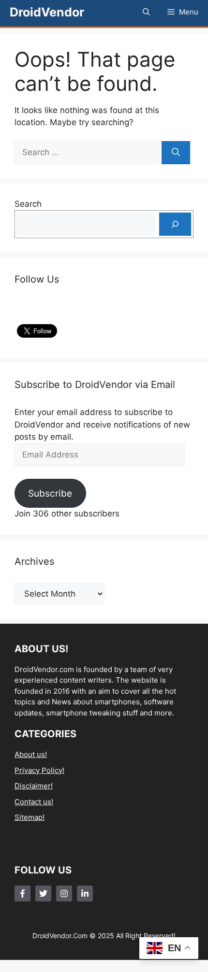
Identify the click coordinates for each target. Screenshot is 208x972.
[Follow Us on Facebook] (22, 893)
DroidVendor (47, 12)
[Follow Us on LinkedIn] (85, 893)
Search (28, 204)
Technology (35, 833)
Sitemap (29, 817)
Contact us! (34, 801)
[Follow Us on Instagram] (64, 893)
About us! (31, 754)
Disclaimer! (34, 785)
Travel (25, 848)
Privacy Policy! (39, 770)
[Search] (176, 152)
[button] (146, 12)
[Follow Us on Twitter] (43, 893)
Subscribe (50, 493)
